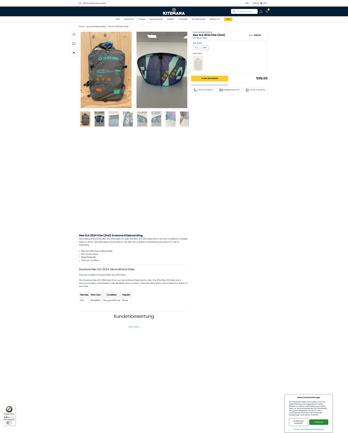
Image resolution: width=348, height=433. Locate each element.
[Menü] (13, 406)
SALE (228, 19)
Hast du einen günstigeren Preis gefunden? (210, 85)
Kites (118, 19)
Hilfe (246, 3)
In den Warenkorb (209, 78)
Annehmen (318, 422)
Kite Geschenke (198, 19)
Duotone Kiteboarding (96, 26)
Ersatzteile (182, 19)
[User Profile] (261, 11)
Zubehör (170, 19)
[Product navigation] (74, 53)
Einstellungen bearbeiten (298, 422)
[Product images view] (74, 34)
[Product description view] (74, 43)
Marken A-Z (215, 19)
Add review (133, 327)
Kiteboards (129, 19)
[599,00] (198, 63)
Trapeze (141, 19)
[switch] (9, 422)
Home (81, 26)
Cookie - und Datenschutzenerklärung (308, 429)
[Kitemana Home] (174, 11)
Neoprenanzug (156, 19)
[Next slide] (189, 70)
